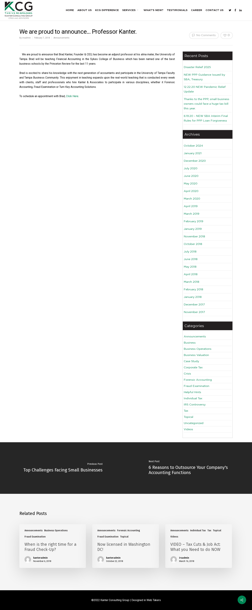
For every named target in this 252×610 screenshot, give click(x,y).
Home (70, 10)
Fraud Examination (196, 386)
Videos (188, 429)
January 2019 (193, 229)
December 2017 (194, 304)
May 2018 (190, 267)
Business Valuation (196, 355)
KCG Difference (107, 10)
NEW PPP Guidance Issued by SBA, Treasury (204, 77)
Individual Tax (193, 398)
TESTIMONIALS (177, 10)
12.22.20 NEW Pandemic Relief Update (205, 89)
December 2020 (195, 161)
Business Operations (197, 349)
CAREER (196, 10)
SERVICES (129, 10)
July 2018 (190, 251)
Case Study (191, 361)
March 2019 (191, 214)
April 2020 (191, 191)
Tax (186, 411)
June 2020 (191, 176)
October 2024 (193, 146)
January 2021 (193, 153)
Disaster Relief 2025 (197, 67)
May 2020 (190, 183)
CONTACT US (215, 10)
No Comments (205, 35)
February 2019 (193, 221)
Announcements (61, 38)
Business (190, 343)
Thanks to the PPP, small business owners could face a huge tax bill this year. (206, 104)
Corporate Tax (193, 367)
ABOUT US (84, 10)
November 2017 (194, 312)
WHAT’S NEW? (153, 10)
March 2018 (191, 282)
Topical (188, 417)
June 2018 (190, 259)
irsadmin (26, 38)
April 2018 (190, 274)
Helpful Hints (192, 392)
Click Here (72, 96)
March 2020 (192, 198)
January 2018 (193, 297)
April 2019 (190, 206)
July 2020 (190, 168)
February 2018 (193, 289)
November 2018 (194, 236)
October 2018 (193, 244)
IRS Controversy (195, 404)
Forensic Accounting (198, 380)
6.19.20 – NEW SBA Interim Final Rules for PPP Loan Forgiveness (206, 118)
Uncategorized (193, 423)
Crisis (187, 373)
